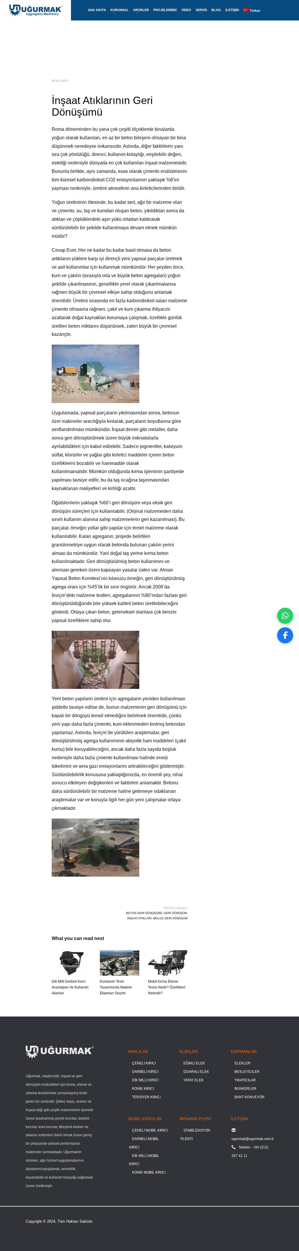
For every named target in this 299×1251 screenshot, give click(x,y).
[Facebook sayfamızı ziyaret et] (285, 635)
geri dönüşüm (175, 913)
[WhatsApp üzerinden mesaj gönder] (285, 616)
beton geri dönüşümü (144, 913)
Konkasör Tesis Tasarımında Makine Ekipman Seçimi (116, 987)
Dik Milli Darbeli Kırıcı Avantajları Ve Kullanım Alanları (70, 987)
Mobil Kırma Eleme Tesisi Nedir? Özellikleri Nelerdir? (166, 987)
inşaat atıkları (139, 918)
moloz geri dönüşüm (170, 918)
